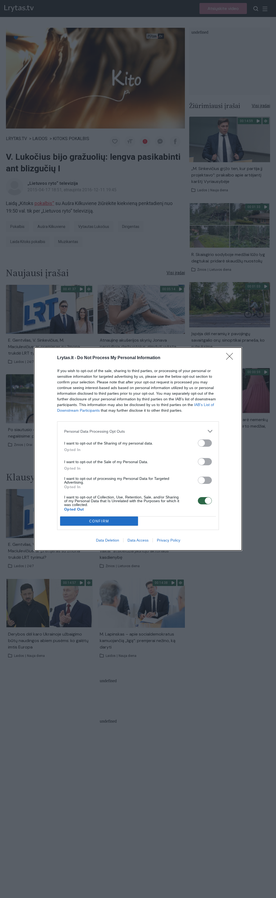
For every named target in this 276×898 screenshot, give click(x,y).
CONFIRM (99, 521)
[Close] (231, 358)
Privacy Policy (168, 540)
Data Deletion (107, 540)
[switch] (205, 443)
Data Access (138, 540)
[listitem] (138, 431)
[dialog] (138, 449)
